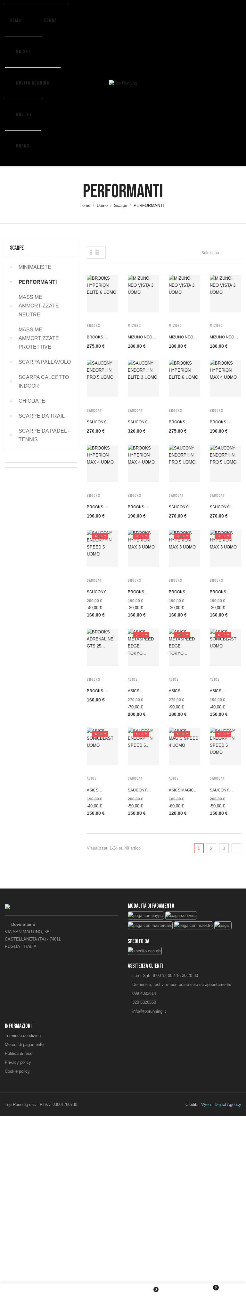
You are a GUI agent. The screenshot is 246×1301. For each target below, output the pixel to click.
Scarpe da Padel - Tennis (44, 435)
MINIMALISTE (35, 267)
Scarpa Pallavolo (45, 362)
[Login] (93, 1291)
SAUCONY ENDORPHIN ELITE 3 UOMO (141, 423)
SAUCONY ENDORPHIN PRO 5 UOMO (99, 423)
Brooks (93, 325)
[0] (211, 1292)
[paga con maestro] (193, 924)
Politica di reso (18, 1053)
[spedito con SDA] (145, 950)
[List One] (91, 252)
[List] (97, 252)
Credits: (213, 1104)
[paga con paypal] (146, 915)
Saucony (94, 410)
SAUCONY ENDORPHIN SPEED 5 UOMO (101, 593)
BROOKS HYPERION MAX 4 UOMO (224, 423)
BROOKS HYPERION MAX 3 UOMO (142, 593)
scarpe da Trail (42, 416)
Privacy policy (18, 1062)
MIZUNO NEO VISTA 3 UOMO (141, 338)
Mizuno (134, 325)
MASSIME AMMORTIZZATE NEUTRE (39, 305)
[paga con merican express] (223, 924)
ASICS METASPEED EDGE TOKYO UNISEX (140, 692)
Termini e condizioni (23, 1035)
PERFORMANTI (38, 282)
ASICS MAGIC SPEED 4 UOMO (183, 791)
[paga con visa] (181, 915)
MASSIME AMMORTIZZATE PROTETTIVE (39, 338)
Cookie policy (17, 1071)
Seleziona (221, 252)
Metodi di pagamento (24, 1044)
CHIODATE (32, 401)
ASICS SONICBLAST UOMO (222, 692)
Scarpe (17, 248)
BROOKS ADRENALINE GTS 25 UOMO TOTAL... (100, 692)
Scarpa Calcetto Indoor (44, 381)
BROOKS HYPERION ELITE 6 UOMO (100, 338)
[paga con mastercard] (150, 924)
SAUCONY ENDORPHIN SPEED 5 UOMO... (139, 791)
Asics (133, 679)
